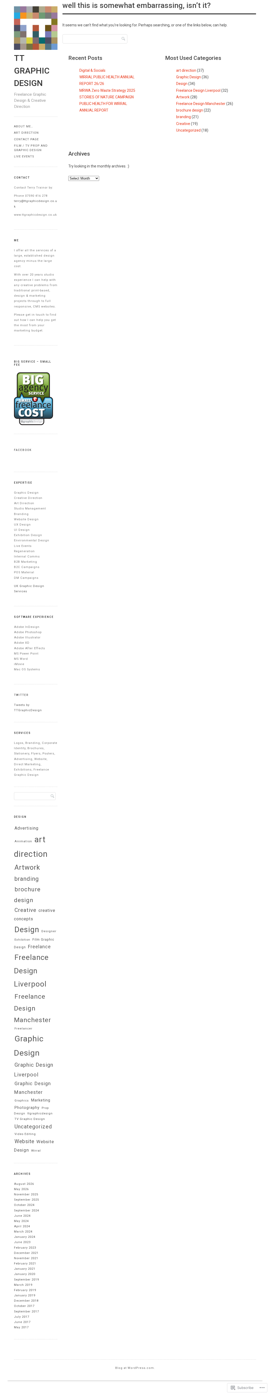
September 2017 (26, 1311)
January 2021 (24, 1269)
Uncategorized (188, 130)
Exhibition (22, 939)
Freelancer (23, 1028)
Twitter (21, 695)
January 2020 (24, 1274)
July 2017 (21, 1317)
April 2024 (22, 1226)
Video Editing (25, 1134)
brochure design (189, 110)
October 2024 (24, 1205)
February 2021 (25, 1263)
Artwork (183, 97)
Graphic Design (188, 77)
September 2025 (26, 1199)
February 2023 (25, 1247)
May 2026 (21, 1189)
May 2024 (21, 1221)
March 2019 (23, 1285)
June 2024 (22, 1216)
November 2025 (26, 1194)
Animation (23, 841)
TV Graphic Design (30, 1119)
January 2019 (24, 1295)
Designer (48, 931)
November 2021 (26, 1258)
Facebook (23, 450)
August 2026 (24, 1184)
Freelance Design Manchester (200, 104)
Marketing (40, 1100)
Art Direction (26, 132)
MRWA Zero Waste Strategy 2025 (107, 90)
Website (24, 1141)
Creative (183, 124)
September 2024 (26, 1210)
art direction (186, 70)
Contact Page (26, 139)
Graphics (22, 1100)
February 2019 (25, 1290)
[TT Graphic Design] (35, 48)
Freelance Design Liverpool (198, 90)
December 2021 (26, 1253)
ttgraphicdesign (40, 1113)
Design (181, 83)
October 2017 (24, 1306)
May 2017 (21, 1327)
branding (183, 117)
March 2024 (23, 1231)
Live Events (24, 156)
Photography (27, 1107)
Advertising (26, 828)
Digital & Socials (92, 70)
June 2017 (22, 1322)
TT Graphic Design (32, 70)
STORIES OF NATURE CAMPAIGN (106, 97)
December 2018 (26, 1300)
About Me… (23, 126)
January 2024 (24, 1237)
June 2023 (22, 1242)
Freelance (39, 946)
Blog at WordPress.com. (135, 1368)
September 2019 (26, 1279)
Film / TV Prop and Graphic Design (31, 148)
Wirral (36, 1150)
